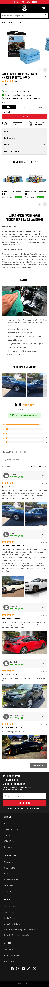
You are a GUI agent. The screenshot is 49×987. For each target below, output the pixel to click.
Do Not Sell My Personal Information (17, 935)
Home (3, 22)
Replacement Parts (11, 879)
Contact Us (8, 891)
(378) (19, 81)
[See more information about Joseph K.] (43, 607)
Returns (7, 873)
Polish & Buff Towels (14, 22)
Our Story (7, 823)
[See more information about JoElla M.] (43, 475)
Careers (7, 835)
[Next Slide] (45, 385)
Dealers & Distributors (12, 955)
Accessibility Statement (13, 924)
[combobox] (24, 15)
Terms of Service (10, 906)
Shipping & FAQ (9, 868)
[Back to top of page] (24, 983)
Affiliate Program (10, 841)
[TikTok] (28, 969)
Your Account (8, 862)
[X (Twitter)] (34, 969)
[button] (43, 8)
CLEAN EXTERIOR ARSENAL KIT (35, 192)
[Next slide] (45, 204)
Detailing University (11, 961)
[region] (24, 385)
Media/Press (8, 885)
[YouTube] (23, 969)
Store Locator (9, 949)
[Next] (45, 70)
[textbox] (24, 459)
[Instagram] (17, 969)
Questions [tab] (21, 453)
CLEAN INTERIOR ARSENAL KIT (12, 192)
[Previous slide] (39, 204)
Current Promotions (11, 829)
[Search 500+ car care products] (45, 15)
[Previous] (39, 70)
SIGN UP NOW (24, 803)
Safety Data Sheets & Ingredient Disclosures (20, 929)
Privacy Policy (9, 912)
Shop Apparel (8, 847)
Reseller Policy (9, 918)
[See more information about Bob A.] (43, 534)
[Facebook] (12, 969)
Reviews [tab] (8, 453)
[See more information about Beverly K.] (43, 663)
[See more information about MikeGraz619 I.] (43, 717)
